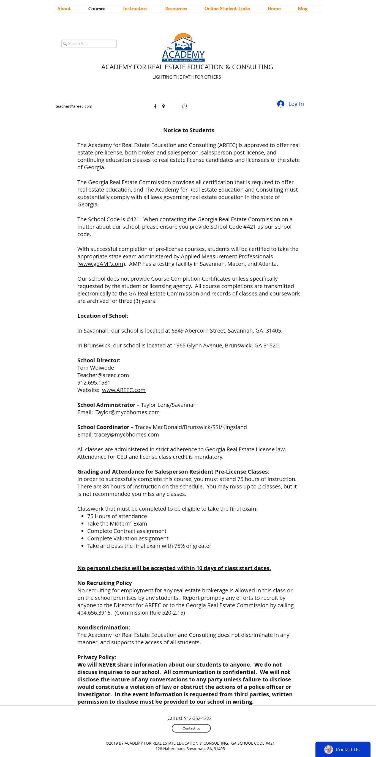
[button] (184, 106)
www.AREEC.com (124, 390)
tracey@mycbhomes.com (126, 434)
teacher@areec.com (74, 106)
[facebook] (155, 106)
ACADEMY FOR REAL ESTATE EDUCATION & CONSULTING (187, 66)
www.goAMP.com (101, 263)
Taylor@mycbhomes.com (128, 412)
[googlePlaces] (163, 106)
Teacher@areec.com (103, 375)
